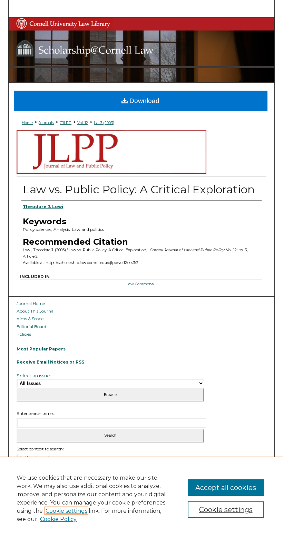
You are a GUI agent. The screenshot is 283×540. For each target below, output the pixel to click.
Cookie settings (66, 511)
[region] (141, 498)
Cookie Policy (58, 519)
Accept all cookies (225, 487)
